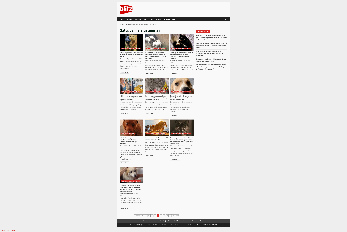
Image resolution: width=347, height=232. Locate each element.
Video (151, 19)
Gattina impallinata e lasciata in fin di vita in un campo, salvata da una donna (131, 42)
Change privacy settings (8, 230)
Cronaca (129, 19)
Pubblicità (177, 221)
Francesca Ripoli (125, 59)
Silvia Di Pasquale (126, 102)
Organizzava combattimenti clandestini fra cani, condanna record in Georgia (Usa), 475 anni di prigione (157, 42)
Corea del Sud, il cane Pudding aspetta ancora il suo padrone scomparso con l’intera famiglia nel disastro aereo (131, 175)
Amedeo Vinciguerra (152, 60)
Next (177, 216)
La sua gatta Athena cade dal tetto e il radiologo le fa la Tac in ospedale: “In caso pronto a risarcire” (182, 42)
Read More (124, 72)
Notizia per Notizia (169, 19)
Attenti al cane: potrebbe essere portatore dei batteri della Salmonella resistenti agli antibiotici (131, 128)
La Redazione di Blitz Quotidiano (161, 221)
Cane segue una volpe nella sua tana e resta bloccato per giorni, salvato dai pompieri (157, 86)
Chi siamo (146, 221)
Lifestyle (158, 19)
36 (173, 216)
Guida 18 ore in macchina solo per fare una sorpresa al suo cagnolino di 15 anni (131, 86)
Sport (145, 19)
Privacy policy (186, 221)
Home (122, 25)
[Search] (225, 19)
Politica (122, 19)
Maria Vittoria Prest (126, 146)
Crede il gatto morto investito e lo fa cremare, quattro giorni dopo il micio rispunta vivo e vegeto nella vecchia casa (182, 128)
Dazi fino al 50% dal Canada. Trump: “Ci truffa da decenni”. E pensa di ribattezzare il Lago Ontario (211, 46)
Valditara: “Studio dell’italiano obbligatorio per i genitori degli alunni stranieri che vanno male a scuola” (211, 38)
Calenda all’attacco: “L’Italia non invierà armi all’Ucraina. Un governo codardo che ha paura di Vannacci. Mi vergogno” (211, 67)
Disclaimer (195, 221)
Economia (138, 19)
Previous (137, 216)
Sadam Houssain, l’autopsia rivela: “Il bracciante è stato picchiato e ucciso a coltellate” (209, 53)
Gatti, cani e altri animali (140, 25)
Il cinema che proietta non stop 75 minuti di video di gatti (157, 128)
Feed (201, 221)
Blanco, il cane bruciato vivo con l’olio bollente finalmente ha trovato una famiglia (182, 86)
